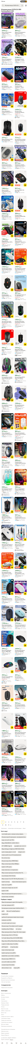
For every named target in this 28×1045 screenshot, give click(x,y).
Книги (2, 1014)
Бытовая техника (5, 997)
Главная (2, 1043)
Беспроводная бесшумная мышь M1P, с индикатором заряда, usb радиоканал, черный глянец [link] (7, 86)
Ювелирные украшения (6, 1026)
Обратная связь (4, 1031)
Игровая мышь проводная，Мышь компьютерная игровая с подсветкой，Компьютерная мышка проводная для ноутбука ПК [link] (20, 86)
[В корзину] (12, 27)
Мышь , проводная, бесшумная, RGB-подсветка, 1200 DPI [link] (6, 462)
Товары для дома (5, 1004)
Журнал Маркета (5, 1035)
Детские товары (5, 1024)
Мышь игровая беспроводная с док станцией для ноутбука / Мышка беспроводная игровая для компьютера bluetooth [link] (7, 216)
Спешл (7, 1043)
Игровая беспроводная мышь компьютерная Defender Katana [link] (7, 786)
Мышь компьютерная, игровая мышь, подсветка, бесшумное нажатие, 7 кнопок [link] (7, 33)
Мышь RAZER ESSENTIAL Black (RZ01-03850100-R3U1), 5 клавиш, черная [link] (7, 241)
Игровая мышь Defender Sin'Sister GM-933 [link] (7, 677)
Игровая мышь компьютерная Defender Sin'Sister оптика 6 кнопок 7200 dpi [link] (20, 462)
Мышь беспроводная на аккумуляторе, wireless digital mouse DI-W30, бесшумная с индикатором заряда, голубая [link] (20, 625)
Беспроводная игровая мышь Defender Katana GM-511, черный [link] (7, 378)
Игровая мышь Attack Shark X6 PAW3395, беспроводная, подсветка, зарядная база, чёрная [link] (20, 651)
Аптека (2, 1006)
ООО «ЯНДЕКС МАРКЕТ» (10, 1037)
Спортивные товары (5, 1018)
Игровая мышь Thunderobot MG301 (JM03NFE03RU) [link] (19, 112)
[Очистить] (22, 5)
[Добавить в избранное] (12, 14)
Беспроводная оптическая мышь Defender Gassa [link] (19, 677)
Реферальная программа (6, 987)
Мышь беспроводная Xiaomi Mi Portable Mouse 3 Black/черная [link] (7, 625)
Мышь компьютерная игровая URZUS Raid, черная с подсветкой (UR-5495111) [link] (19, 489)
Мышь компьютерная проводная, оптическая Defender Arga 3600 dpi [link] (20, 786)
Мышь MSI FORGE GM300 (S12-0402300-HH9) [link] (20, 350)
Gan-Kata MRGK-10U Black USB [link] (19, 191)
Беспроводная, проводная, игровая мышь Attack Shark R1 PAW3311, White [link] (6, 733)
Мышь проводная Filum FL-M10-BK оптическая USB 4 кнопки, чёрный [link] (7, 599)
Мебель (3, 995)
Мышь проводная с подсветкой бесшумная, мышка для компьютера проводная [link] (7, 433)
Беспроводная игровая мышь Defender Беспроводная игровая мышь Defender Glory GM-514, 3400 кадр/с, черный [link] (7, 406)
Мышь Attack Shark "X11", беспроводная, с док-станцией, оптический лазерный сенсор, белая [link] (20, 759)
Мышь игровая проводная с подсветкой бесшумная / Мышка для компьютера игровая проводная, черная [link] (20, 241)
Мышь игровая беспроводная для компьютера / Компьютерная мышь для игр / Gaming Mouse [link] (7, 191)
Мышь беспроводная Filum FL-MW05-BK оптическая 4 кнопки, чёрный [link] (6, 651)
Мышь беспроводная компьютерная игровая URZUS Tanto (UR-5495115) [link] (20, 433)
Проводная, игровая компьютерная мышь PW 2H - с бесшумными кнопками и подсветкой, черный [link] (20, 165)
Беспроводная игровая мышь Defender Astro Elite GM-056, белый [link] (7, 489)
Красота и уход (4, 1008)
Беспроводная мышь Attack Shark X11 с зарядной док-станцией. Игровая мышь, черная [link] (20, 406)
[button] (26, 5)
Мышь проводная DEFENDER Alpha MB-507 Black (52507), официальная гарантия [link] (7, 705)
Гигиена (3, 999)
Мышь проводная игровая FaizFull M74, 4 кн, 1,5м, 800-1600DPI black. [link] (7, 112)
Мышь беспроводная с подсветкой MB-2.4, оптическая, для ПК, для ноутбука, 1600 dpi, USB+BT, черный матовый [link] (7, 60)
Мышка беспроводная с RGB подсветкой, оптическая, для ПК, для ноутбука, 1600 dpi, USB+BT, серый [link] (20, 33)
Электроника (4, 1001)
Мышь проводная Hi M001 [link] (6, 350)
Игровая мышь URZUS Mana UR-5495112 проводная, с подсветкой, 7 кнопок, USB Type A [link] (20, 378)
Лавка (11, 1043)
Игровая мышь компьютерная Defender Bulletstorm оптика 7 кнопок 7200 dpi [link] (20, 517)
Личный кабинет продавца (7, 976)
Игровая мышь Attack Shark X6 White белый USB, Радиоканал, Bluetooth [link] (7, 269)
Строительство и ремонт (6, 1022)
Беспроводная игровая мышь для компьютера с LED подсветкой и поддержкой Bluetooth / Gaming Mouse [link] (20, 140)
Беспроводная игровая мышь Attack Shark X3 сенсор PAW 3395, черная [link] (20, 269)
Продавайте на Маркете (6, 978)
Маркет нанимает (5, 1033)
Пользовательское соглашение (8, 1029)
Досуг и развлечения (6, 993)
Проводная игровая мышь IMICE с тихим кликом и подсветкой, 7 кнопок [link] (20, 60)
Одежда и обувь (5, 1003)
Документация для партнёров (8, 980)
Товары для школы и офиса (7, 1016)
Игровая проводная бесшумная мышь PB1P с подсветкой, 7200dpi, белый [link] (20, 599)
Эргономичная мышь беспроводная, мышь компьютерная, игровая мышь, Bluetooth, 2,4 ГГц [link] (7, 322)
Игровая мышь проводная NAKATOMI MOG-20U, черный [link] (20, 216)
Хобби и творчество (5, 1010)
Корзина (21, 1043)
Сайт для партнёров (5, 982)
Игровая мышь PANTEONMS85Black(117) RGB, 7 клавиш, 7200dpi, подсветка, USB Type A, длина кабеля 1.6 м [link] (7, 811)
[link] (14, 834)
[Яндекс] (11, 1040)
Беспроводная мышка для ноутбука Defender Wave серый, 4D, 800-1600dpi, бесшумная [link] (20, 705)
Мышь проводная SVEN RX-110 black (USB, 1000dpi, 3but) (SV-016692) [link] (7, 140)
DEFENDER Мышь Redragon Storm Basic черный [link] (6, 517)
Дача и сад (3, 1012)
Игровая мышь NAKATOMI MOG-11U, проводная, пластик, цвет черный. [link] (6, 295)
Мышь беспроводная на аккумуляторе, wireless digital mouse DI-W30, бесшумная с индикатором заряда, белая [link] (7, 545)
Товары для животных (6, 1020)
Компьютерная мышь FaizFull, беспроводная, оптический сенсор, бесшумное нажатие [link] (7, 165)
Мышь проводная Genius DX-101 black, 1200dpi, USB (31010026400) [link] (20, 733)
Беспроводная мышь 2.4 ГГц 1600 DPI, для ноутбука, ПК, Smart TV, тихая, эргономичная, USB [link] (20, 295)
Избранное (16, 1043)
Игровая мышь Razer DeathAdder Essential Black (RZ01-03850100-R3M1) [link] (20, 322)
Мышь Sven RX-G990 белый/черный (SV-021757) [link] (19, 545)
